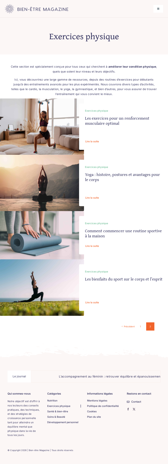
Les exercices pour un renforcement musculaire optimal (117, 120)
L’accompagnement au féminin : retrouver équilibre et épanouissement (100, 376)
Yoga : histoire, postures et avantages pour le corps (122, 177)
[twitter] (134, 409)
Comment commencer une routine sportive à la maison (123, 233)
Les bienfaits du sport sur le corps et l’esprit (123, 279)
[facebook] (128, 409)
